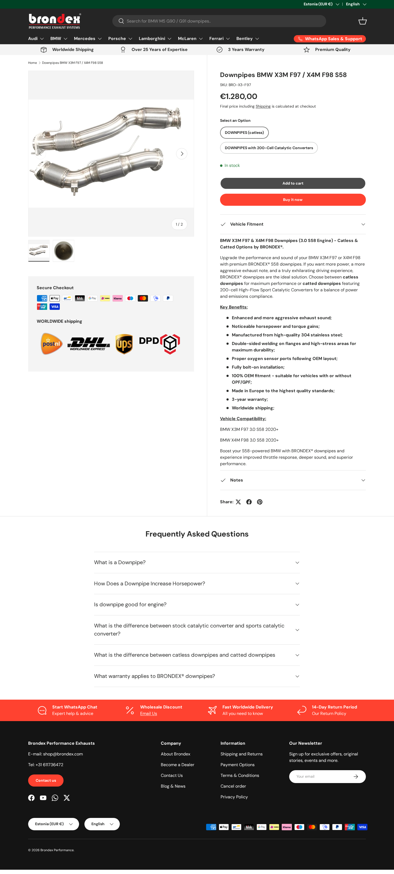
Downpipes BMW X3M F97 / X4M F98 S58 (72, 63)
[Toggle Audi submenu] (42, 38)
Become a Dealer (177, 764)
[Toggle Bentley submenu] (257, 38)
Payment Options (238, 764)
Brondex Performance (57, 850)
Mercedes (84, 38)
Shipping (263, 106)
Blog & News (173, 786)
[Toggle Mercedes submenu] (99, 38)
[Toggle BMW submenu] (65, 38)
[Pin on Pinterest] (259, 502)
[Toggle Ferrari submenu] (228, 38)
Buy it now (293, 199)
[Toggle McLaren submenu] (201, 38)
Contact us (46, 780)
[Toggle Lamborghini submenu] (169, 38)
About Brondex (175, 754)
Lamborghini (152, 38)
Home (32, 63)
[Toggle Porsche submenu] (130, 38)
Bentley (244, 38)
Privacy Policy (234, 797)
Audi (33, 38)
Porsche (117, 38)
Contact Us (172, 775)
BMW (55, 38)
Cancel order (233, 786)
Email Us (148, 713)
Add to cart (293, 183)
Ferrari (216, 38)
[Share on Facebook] (249, 502)
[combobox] (219, 21)
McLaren (187, 38)
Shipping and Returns (242, 754)
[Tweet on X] (238, 502)
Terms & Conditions (240, 775)
